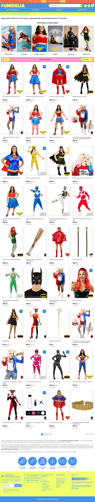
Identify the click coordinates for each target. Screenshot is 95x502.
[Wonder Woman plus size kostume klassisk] (12, 201)
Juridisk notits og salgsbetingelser (60, 480)
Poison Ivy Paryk (77, 300)
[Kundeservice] (89, 5)
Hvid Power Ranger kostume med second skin (58, 219)
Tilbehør (58, 9)
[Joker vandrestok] (82, 242)
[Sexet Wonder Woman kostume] (12, 79)
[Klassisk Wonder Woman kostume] (36, 79)
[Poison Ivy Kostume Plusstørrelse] (12, 242)
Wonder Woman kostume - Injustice (82, 381)
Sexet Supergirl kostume (55, 422)
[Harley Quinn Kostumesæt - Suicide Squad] (12, 364)
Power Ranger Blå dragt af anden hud (35, 219)
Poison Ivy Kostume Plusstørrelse (12, 259)
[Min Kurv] (92, 5)
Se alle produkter (89, 434)
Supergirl (24, 54)
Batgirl (55, 54)
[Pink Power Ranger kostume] (36, 364)
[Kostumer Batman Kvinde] (55, 39)
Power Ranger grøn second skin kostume (11, 301)
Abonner (18, 485)
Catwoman (71, 54)
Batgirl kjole (6, 341)
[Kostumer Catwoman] (70, 39)
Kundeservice (33, 476)
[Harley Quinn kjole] (36, 324)
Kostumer (35, 9)
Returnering (45, 487)
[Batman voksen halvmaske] (36, 283)
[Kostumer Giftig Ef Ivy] (86, 39)
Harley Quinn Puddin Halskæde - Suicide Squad (81, 423)
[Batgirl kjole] (12, 324)
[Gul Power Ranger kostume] (36, 161)
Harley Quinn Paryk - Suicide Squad (82, 178)
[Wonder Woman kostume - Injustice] (82, 364)
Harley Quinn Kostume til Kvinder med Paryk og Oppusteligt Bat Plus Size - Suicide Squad (82, 138)
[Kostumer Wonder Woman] (39, 39)
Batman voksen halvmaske (33, 300)
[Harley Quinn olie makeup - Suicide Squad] (36, 405)
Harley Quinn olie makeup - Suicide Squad (35, 423)
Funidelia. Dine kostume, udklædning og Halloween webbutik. (13, 5)
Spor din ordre (33, 480)
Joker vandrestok (77, 259)
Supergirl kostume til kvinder (57, 96)
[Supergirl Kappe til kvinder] (59, 242)
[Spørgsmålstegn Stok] (59, 324)
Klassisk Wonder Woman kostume (35, 96)
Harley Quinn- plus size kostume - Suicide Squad (58, 301)
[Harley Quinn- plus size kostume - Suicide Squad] (59, 283)
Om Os (58, 487)
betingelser (17, 490)
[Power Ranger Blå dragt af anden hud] (36, 201)
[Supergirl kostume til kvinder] (59, 79)
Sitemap (58, 486)
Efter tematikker (12, 9)
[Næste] (53, 434)
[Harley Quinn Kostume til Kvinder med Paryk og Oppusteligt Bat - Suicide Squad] (82, 324)
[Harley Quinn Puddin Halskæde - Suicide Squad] (82, 405)
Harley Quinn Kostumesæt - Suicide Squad (12, 382)
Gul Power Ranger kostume (33, 178)
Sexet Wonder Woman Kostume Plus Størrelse (36, 138)
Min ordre (44, 480)
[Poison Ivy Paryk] (82, 283)
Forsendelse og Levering (46, 482)
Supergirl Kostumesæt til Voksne (11, 178)
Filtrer (6, 59)
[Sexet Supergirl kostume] (59, 405)
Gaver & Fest (82, 9)
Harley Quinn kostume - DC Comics (12, 422)
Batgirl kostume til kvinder (80, 96)
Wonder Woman (40, 54)
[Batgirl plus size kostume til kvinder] (59, 161)
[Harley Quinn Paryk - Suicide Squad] (82, 161)
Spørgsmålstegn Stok (55, 341)
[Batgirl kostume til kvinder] (82, 79)
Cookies (58, 484)
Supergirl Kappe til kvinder (56, 259)
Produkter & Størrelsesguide (46, 485)
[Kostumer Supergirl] (24, 39)
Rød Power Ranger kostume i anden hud (82, 219)
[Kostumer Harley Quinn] (8, 39)
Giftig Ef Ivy (86, 54)
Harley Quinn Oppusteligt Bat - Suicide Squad (34, 260)
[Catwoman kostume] (59, 364)
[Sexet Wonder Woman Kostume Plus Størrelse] (36, 120)
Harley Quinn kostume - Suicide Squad (11, 138)
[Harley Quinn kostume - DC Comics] (12, 405)
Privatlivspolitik (60, 483)
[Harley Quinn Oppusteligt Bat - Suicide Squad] (36, 242)
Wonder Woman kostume (56, 137)
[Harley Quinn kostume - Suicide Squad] (12, 120)
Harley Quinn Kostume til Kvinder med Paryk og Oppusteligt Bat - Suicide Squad (81, 341)
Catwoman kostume (54, 381)
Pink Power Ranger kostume (33, 381)
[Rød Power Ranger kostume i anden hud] (82, 201)
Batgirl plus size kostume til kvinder (58, 178)
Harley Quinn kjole (31, 341)
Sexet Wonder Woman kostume (11, 96)
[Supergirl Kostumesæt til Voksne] (12, 161)
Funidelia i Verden (61, 478)
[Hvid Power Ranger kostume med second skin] (59, 201)
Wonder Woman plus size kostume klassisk (12, 219)
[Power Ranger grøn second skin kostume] (12, 283)
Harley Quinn (9, 54)
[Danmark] (73, 479)
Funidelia (3, 13)
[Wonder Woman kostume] (59, 120)
